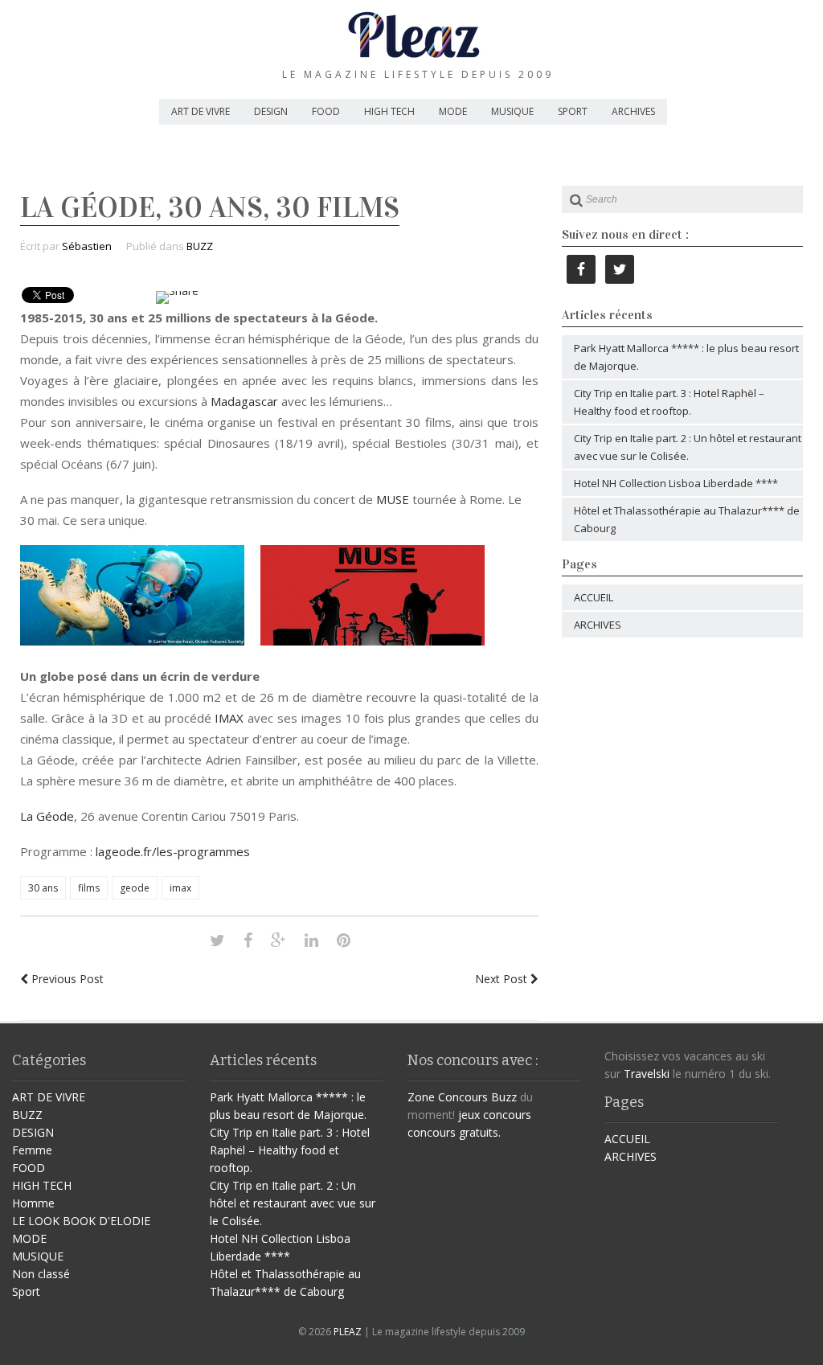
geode (134, 888)
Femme (32, 1150)
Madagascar (244, 401)
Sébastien (87, 246)
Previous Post (66, 978)
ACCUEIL (593, 597)
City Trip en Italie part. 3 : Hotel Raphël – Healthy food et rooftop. (290, 1150)
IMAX (229, 718)
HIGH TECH (389, 111)
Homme (33, 1203)
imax (180, 888)
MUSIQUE (512, 111)
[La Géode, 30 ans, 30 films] (217, 940)
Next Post (502, 978)
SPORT (573, 111)
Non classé (41, 1273)
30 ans (43, 888)
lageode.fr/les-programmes (171, 851)
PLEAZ (348, 1331)
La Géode (47, 816)
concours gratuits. (454, 1132)
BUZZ (199, 246)
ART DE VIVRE (200, 111)
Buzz (504, 1097)
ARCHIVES (633, 111)
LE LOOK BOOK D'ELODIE (81, 1220)
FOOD (326, 111)
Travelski (646, 1073)
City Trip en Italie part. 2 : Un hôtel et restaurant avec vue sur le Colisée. (292, 1203)
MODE (453, 111)
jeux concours (494, 1114)
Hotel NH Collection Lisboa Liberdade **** (676, 483)
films (89, 888)
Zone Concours (447, 1097)
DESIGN (271, 111)
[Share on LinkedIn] (311, 940)
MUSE (391, 499)
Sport (26, 1291)
